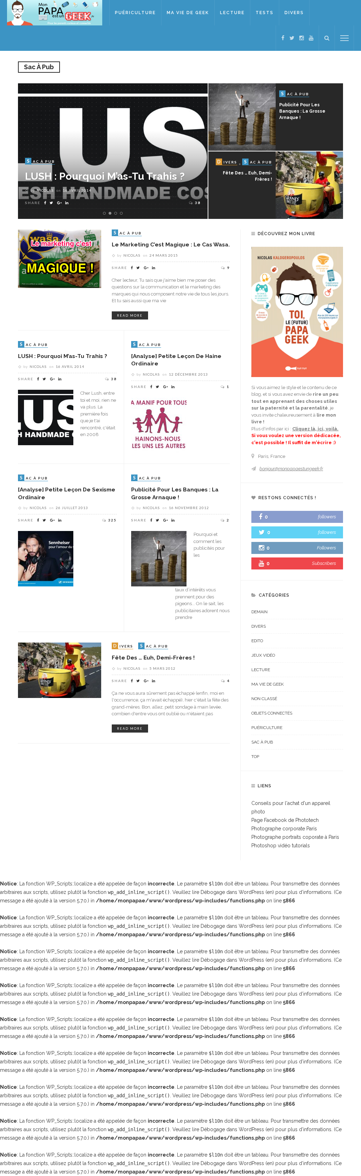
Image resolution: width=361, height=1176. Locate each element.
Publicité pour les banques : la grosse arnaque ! (302, 111)
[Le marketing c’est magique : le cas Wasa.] (59, 263)
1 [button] (105, 214)
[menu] (344, 38)
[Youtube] (311, 38)
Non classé (264, 698)
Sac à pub (262, 742)
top (255, 756)
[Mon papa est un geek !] (54, 12)
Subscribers (324, 563)
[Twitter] (292, 38)
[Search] (327, 38)
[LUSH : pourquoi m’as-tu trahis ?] (45, 417)
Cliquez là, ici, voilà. (315, 428)
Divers (294, 12)
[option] (113, 151)
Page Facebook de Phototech (285, 820)
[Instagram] (301, 38)
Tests (265, 12)
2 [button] (111, 214)
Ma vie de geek (188, 12)
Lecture (232, 12)
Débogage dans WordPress (232, 892)
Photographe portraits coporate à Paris (295, 837)
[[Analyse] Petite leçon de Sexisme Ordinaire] (45, 558)
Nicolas (45, 190)
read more (130, 315)
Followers (326, 547)
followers (327, 516)
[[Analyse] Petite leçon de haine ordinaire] (158, 425)
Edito (257, 640)
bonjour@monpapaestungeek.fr (291, 468)
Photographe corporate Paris (284, 828)
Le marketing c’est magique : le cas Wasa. (171, 244)
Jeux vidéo (263, 655)
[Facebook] (283, 38)
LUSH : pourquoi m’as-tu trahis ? (62, 356)
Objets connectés (271, 713)
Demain (259, 611)
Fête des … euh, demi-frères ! (153, 657)
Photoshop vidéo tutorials (280, 845)
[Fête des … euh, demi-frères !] (59, 670)
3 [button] (117, 214)
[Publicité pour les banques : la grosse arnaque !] (158, 558)
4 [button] (122, 214)
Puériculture (135, 12)
